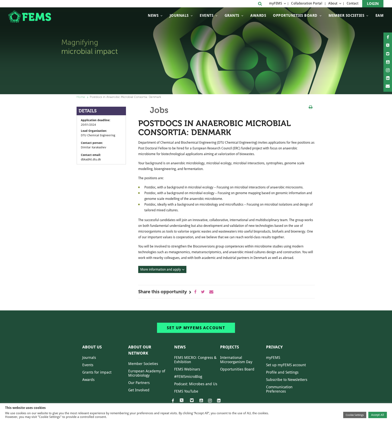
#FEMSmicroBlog (188, 376)
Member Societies (346, 15)
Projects (229, 347)
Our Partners (139, 383)
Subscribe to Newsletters (286, 379)
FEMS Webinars (187, 369)
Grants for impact (96, 372)
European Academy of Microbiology (146, 373)
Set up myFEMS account (196, 327)
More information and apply (160, 269)
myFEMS (275, 3)
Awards (258, 15)
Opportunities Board (237, 369)
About (332, 3)
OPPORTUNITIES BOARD (295, 15)
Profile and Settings (282, 372)
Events (206, 15)
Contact (353, 3)
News (153, 15)
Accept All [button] (377, 414)
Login (373, 3)
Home (81, 97)
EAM (379, 15)
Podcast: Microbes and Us (195, 384)
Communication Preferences (279, 389)
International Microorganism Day (236, 359)
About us (92, 347)
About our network (139, 350)
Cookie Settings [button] (355, 414)
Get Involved (138, 390)
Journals (179, 15)
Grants (232, 15)
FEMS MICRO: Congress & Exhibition (195, 359)
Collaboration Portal (306, 3)
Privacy (274, 347)
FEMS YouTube (186, 391)
